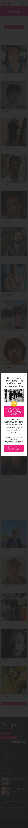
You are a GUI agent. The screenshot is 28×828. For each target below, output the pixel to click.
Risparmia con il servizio (14, 411)
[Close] (25, 375)
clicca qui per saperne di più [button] (14, 442)
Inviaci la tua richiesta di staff (14, 448)
